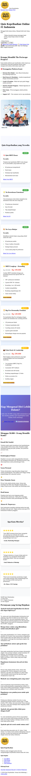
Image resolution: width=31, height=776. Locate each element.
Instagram (8, 769)
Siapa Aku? (7, 761)
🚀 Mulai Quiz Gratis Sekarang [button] (9, 44)
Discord (13, 769)
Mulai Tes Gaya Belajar (9, 253)
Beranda (3, 10)
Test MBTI (7, 758)
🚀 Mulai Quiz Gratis (8, 421)
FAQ (14, 10)
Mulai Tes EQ (6, 216)
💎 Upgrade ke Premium (22, 421)
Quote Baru (4, 42)
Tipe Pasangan (8, 763)
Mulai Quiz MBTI (8, 179)
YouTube (3, 769)
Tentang (10, 10)
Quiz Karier (7, 760)
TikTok (19, 769)
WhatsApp (24, 769)
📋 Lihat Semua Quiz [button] (23, 44)
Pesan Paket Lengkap (8, 382)
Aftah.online (4, 774)
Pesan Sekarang (7, 297)
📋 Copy (10, 42)
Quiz (6, 10)
